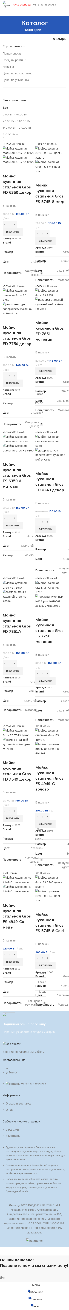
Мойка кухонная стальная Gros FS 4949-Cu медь (17, 916)
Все (5, 107)
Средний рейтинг (14, 60)
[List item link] (34, 1108)
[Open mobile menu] (34, 12)
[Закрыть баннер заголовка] (4, 1251)
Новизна (8, 67)
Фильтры (59, 39)
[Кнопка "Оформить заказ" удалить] (18, 159)
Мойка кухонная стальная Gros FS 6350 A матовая (17, 475)
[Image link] (12, 1043)
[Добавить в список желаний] (26, 168)
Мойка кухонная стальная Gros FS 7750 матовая (49, 630)
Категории (33, 30)
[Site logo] (6, 4)
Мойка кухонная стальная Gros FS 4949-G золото (49, 778)
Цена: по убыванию (16, 80)
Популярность (12, 53)
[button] (13, 232)
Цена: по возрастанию (17, 73)
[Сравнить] (7, 168)
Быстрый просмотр (16, 168)
